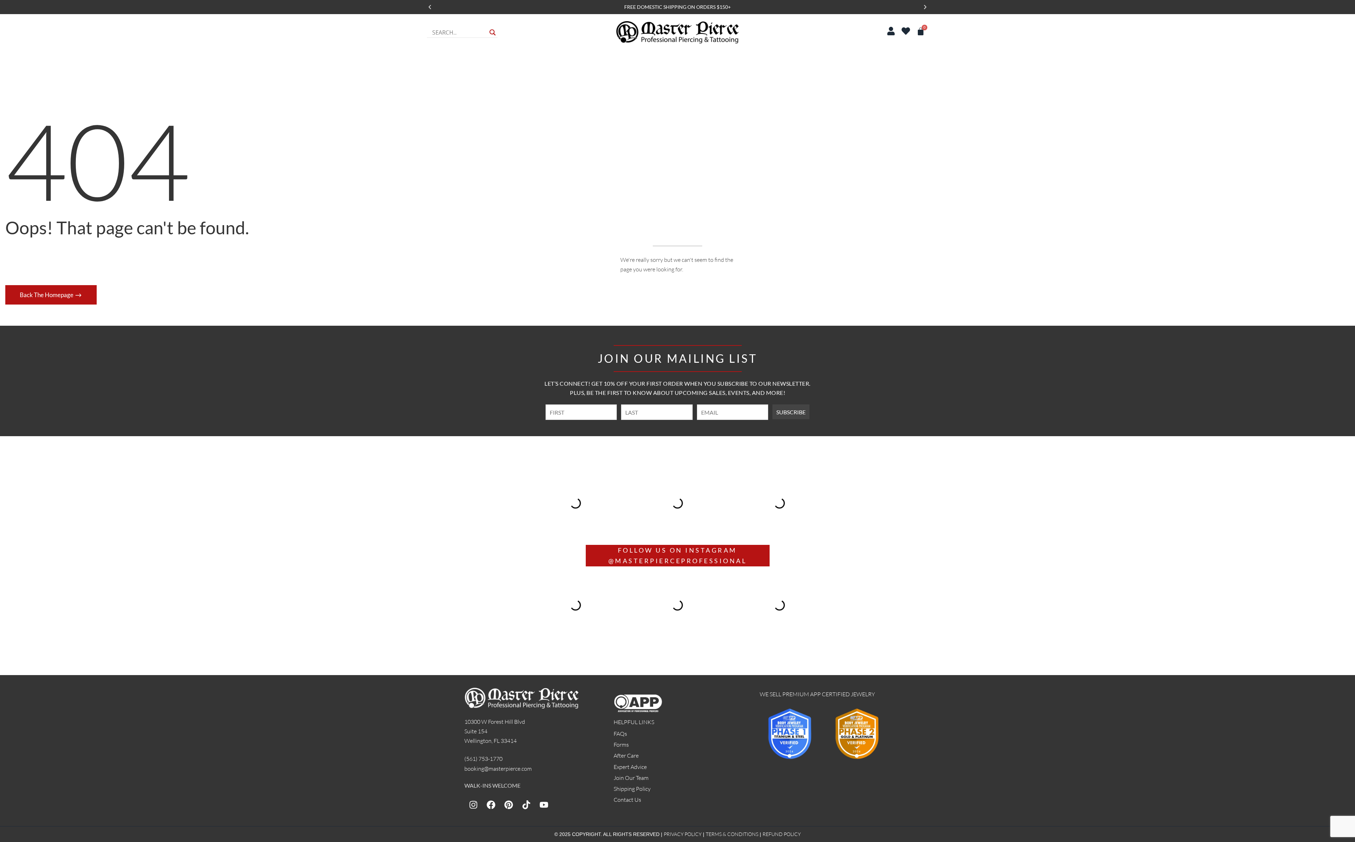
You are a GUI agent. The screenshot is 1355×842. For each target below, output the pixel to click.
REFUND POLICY (782, 834)
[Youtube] (544, 804)
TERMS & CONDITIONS (732, 834)
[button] (430, 7)
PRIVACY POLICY (682, 834)
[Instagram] (473, 804)
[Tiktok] (526, 804)
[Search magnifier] (493, 32)
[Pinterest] (508, 804)
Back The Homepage (47, 295)
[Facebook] (491, 804)
